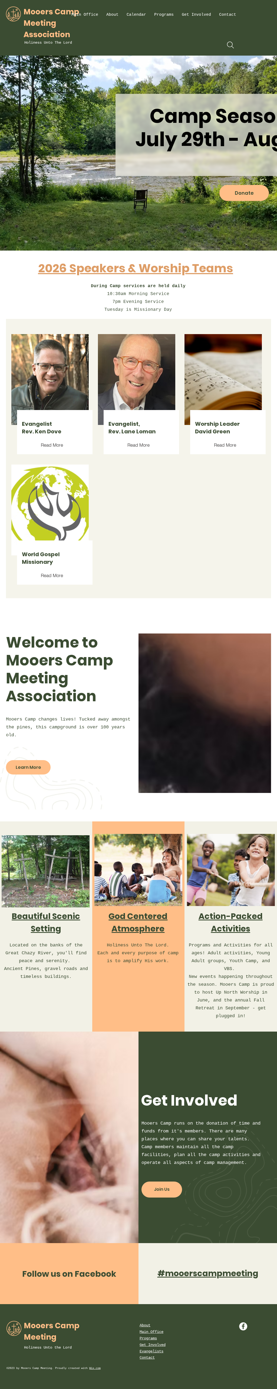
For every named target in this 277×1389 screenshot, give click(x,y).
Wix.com (95, 1368)
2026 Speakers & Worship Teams (135, 268)
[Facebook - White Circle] (243, 1326)
